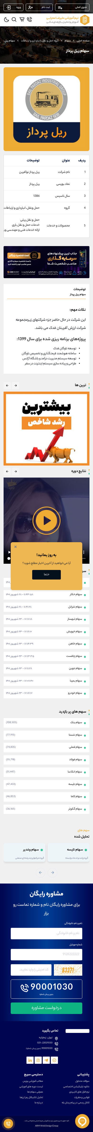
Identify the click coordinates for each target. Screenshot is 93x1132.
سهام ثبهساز (75, 619)
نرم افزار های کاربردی (79, 1092)
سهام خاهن (75, 644)
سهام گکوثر (75, 808)
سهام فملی (75, 747)
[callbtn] (8, 1123)
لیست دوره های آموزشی (31, 1087)
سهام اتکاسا (75, 772)
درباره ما (39, 1103)
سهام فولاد (75, 759)
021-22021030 (44, 1043)
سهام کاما (76, 796)
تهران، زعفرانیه (45, 1038)
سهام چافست (74, 656)
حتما (46, 574)
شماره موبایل (75, 945)
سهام (68, 41)
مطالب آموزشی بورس (33, 1081)
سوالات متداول (82, 1081)
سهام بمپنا (76, 681)
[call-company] (29, 20)
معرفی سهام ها (35, 1092)
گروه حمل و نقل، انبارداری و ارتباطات (40, 41)
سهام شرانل (75, 607)
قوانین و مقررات (81, 1098)
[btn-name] (15, 385)
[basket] (22, 20)
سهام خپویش (74, 631)
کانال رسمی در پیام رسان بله (75, 1103)
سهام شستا (75, 734)
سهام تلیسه (75, 784)
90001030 (52, 988)
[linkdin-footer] (30, 1060)
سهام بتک (76, 722)
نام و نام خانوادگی (73, 924)
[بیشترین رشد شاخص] (46, 429)
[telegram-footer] (54, 1060)
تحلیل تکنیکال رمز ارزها (31, 1098)
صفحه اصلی (83, 41)
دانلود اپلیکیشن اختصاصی (76, 1087)
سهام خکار (76, 594)
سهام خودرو (75, 693)
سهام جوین (75, 668)
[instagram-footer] (38, 1060)
